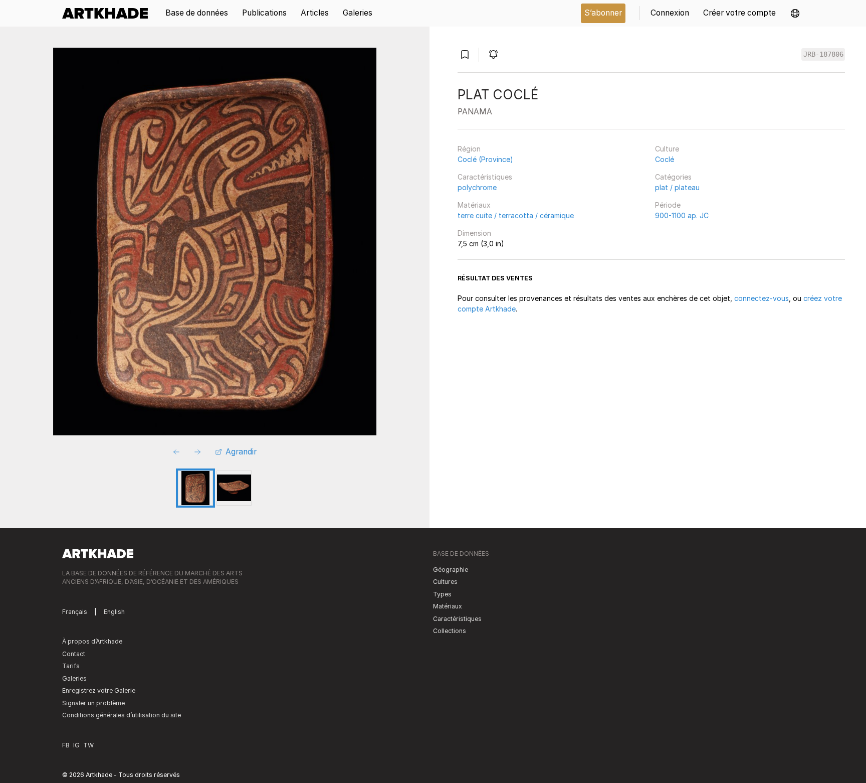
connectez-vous (761, 298)
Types (442, 594)
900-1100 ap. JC (682, 215)
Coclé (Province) (485, 159)
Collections (449, 631)
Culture (667, 148)
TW (88, 745)
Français (74, 611)
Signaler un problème (93, 703)
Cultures (445, 581)
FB (66, 745)
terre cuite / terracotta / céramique (516, 215)
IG (76, 745)
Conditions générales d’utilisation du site (121, 715)
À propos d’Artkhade (92, 641)
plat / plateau (677, 187)
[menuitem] (108, 13)
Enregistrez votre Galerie (98, 690)
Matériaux (474, 205)
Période (668, 205)
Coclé (664, 159)
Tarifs (71, 666)
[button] (795, 13)
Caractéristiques (485, 177)
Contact (73, 654)
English (114, 611)
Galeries (74, 678)
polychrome (477, 187)
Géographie (450, 569)
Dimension (474, 233)
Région (469, 148)
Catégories (673, 177)
